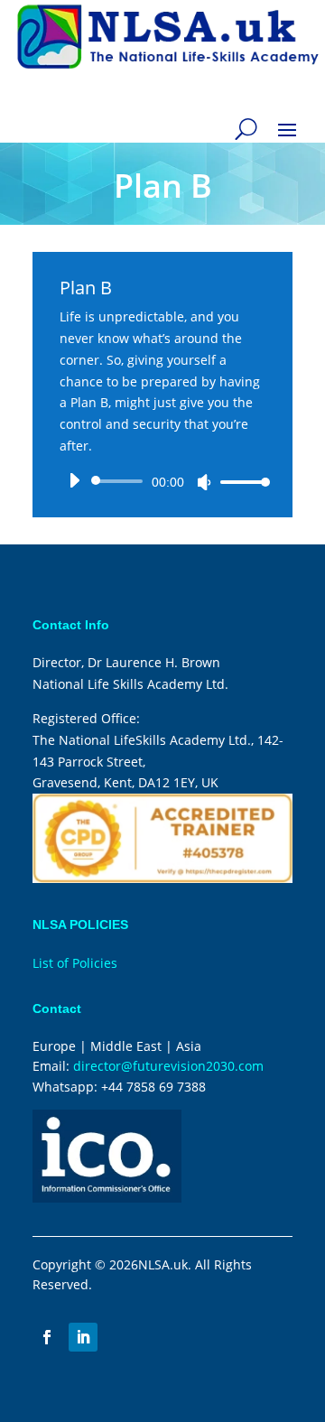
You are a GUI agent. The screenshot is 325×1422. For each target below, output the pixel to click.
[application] (162, 481)
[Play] (74, 480)
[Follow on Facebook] (46, 1337)
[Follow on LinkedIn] (83, 1337)
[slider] (240, 481)
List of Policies (74, 962)
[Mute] (204, 482)
